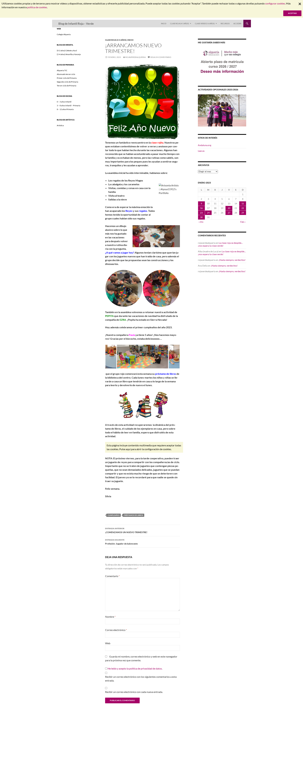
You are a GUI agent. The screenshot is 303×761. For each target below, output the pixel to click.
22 (242, 208)
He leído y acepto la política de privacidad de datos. (135, 668)
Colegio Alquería (64, 34)
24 (208, 212)
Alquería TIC (62, 70)
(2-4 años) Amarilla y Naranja (69, 54)
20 (229, 208)
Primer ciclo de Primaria (67, 78)
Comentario (112, 576)
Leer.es (201, 151)
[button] (124, 288)
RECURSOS (225, 23)
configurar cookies (275, 3)
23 (201, 212)
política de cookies (37, 7)
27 (229, 212)
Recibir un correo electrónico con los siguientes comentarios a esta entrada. (141, 678)
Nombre (110, 616)
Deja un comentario (160, 57)
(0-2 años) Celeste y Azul (67, 50)
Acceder (237, 23)
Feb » (242, 221)
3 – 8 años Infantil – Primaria (68, 105)
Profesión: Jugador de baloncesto (121, 542)
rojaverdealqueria (135, 57)
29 (242, 212)
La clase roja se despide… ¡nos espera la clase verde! (220, 244)
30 (201, 217)
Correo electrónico (116, 629)
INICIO (163, 23)
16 (201, 208)
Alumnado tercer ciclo (66, 74)
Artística (60, 125)
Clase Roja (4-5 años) (179, 23)
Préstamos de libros (133, 515)
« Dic (201, 221)
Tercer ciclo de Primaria (66, 85)
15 (242, 203)
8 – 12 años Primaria (65, 109)
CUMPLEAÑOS (114, 515)
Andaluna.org (204, 145)
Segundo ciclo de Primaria (67, 82)
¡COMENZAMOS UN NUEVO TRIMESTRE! (126, 530)
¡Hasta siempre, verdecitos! (232, 260)
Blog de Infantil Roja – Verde (76, 23)
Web (107, 643)
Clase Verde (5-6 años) (205, 23)
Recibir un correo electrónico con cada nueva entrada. (134, 691)
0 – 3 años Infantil (64, 102)
